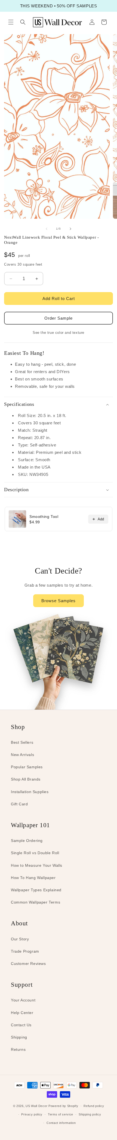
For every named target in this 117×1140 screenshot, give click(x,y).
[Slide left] (47, 229)
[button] (11, 22)
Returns (18, 1049)
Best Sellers (22, 742)
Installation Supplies (30, 792)
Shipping (19, 1037)
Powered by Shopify (63, 1106)
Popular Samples (27, 767)
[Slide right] (70, 229)
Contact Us (21, 1025)
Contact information (61, 1122)
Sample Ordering (27, 840)
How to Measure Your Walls (36, 865)
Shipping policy (90, 1114)
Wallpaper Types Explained (36, 890)
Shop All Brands (26, 779)
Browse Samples (58, 600)
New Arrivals (22, 754)
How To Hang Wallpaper (33, 877)
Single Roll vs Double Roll (35, 853)
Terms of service (60, 1114)
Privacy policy (31, 1114)
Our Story (20, 939)
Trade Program (25, 951)
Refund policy (94, 1106)
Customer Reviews (28, 963)
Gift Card (19, 804)
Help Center (22, 1012)
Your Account (23, 1000)
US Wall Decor (36, 1106)
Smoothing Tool (43, 516)
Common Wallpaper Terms (35, 902)
